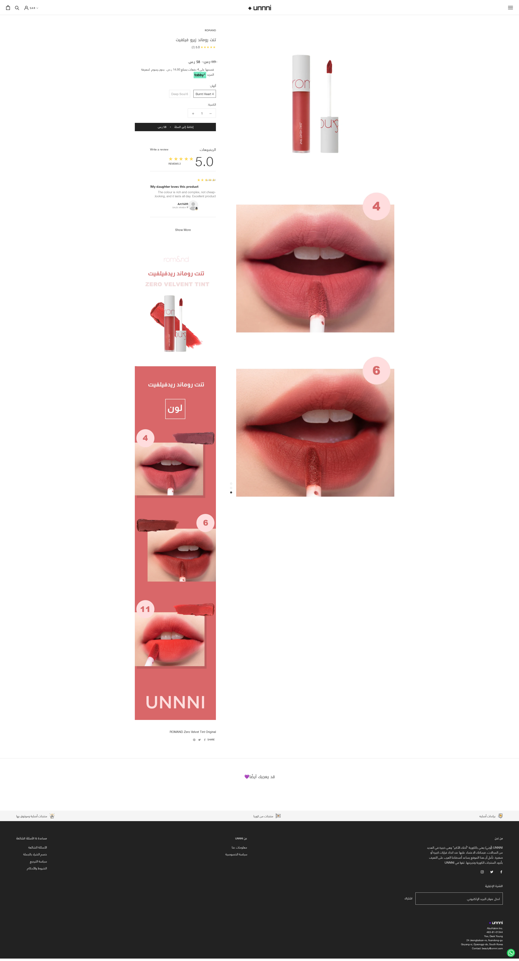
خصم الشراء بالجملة (35, 854)
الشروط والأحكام (37, 868)
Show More (183, 229)
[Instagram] (482, 871)
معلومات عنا (239, 847)
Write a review (159, 149)
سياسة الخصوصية (236, 854)
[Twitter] (199, 740)
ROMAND (210, 30)
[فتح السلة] (8, 7)
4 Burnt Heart (205, 94)
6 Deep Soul (179, 94)
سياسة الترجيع (38, 861)
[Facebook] (205, 740)
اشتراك (408, 898)
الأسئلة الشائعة (37, 847)
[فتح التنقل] (510, 8)
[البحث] (17, 7)
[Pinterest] (194, 740)
